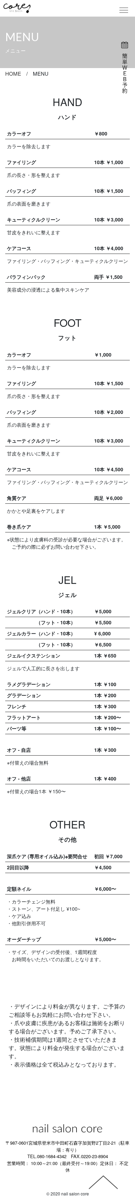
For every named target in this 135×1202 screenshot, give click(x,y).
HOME (13, 73)
